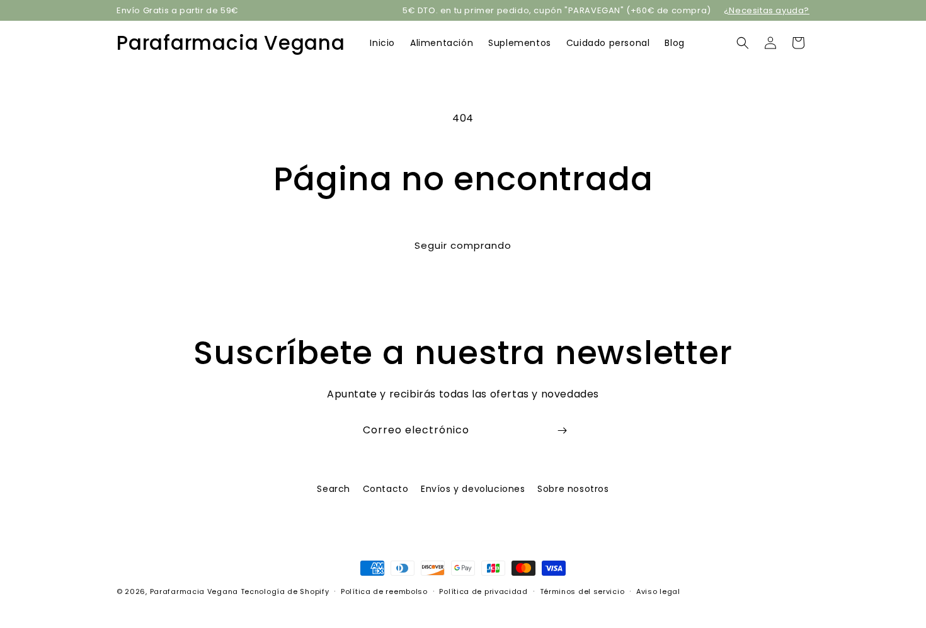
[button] (743, 43)
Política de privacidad (483, 591)
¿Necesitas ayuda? (766, 10)
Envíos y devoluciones (473, 488)
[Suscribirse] (562, 430)
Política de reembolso (384, 591)
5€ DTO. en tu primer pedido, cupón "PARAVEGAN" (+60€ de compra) (557, 10)
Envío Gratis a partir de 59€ (178, 10)
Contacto (386, 488)
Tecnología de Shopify (285, 591)
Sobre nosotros (573, 488)
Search (333, 488)
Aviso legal (658, 591)
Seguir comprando (463, 245)
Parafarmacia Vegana (194, 591)
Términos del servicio (582, 591)
